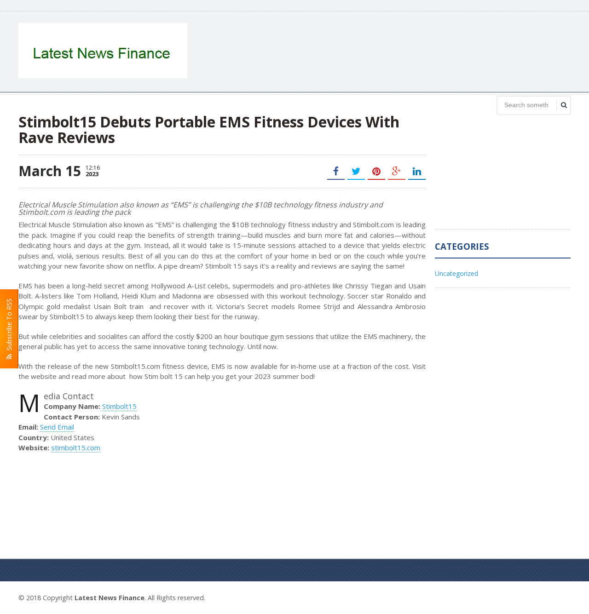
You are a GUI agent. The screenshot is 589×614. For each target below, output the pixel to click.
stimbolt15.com (75, 447)
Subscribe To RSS (9, 326)
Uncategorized (456, 273)
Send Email (57, 426)
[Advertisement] (403, 50)
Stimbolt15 (119, 406)
